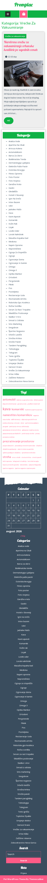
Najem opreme (16, 245)
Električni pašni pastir (18, 166)
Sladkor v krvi (15, 316)
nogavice (36, 415)
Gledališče (13, 191)
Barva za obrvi (15, 155)
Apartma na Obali (16, 145)
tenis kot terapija (33, 461)
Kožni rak (13, 223)
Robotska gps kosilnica (19, 302)
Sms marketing (15, 324)
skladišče (39, 445)
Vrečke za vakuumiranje (15, 36)
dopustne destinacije (9, 404)
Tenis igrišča (14, 356)
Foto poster (14, 177)
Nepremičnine (15, 248)
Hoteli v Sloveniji (16, 195)
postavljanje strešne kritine (12, 430)
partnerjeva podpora (32, 423)
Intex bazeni (14, 202)
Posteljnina (14, 291)
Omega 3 (13, 270)
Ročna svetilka (15, 306)
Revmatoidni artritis (18, 299)
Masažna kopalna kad (18, 238)
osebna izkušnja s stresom (11, 423)
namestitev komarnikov (17, 415)
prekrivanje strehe (28, 433)
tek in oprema (7, 461)
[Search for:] (23, 854)
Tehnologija (14, 349)
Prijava (23, 873)
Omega (12, 266)
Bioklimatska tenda (17, 159)
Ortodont (13, 277)
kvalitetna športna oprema (33, 410)
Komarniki (13, 220)
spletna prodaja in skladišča (11, 452)
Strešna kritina (15, 338)
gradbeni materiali (34, 404)
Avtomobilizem (15, 152)
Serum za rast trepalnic (20, 309)
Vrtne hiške (14, 374)
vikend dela (24, 465)
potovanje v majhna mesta (30, 430)
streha (7, 457)
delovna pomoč (38, 400)
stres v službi (16, 457)
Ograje (12, 256)
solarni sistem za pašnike (25, 449)
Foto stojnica (14, 180)
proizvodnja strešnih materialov (25, 445)
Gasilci (11, 188)
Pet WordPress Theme (15, 879)
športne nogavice (8, 468)
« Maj (22, 536)
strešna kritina (26, 457)
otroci (22, 423)
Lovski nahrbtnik (16, 234)
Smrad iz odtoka (16, 320)
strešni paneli (36, 457)
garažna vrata (22, 404)
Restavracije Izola (17, 295)
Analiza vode (14, 141)
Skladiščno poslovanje (18, 313)
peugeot (5, 426)
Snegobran (13, 327)
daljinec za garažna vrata (25, 400)
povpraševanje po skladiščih (12, 433)
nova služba (6, 419)
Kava (11, 213)
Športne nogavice (17, 331)
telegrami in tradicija (20, 461)
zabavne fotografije (35, 465)
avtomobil (9, 399)
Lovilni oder (14, 231)
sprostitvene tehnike (28, 452)
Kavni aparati (14, 216)
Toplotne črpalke (16, 359)
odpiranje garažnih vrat (29, 419)
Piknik (11, 284)
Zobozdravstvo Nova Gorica (21, 381)
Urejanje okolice (16, 363)
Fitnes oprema (15, 173)
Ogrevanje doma (16, 259)
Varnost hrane (15, 367)
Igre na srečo (15, 198)
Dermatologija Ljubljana (19, 162)
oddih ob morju (15, 419)
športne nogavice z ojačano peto (25, 468)
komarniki (18, 409)
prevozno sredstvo (8, 437)
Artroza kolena (15, 148)
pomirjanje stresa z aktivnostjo (19, 426)
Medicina (12, 241)
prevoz (37, 433)
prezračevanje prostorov (18, 441)
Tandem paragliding (18, 345)
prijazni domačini (8, 445)
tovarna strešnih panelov (11, 465)
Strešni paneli (15, 341)
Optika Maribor (15, 274)
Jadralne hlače (15, 209)
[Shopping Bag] (23, 14)
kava (7, 408)
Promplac (23, 5)
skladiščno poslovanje (9, 449)
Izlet (11, 205)
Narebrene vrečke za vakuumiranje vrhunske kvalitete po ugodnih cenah (20, 46)
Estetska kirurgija (17, 170)
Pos (10, 288)
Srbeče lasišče (15, 334)
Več (7, 119)
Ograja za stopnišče (18, 252)
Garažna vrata (15, 184)
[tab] (7, 14)
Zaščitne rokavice (17, 377)
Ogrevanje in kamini (18, 263)
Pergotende (14, 281)
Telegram (13, 352)
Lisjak (11, 227)
